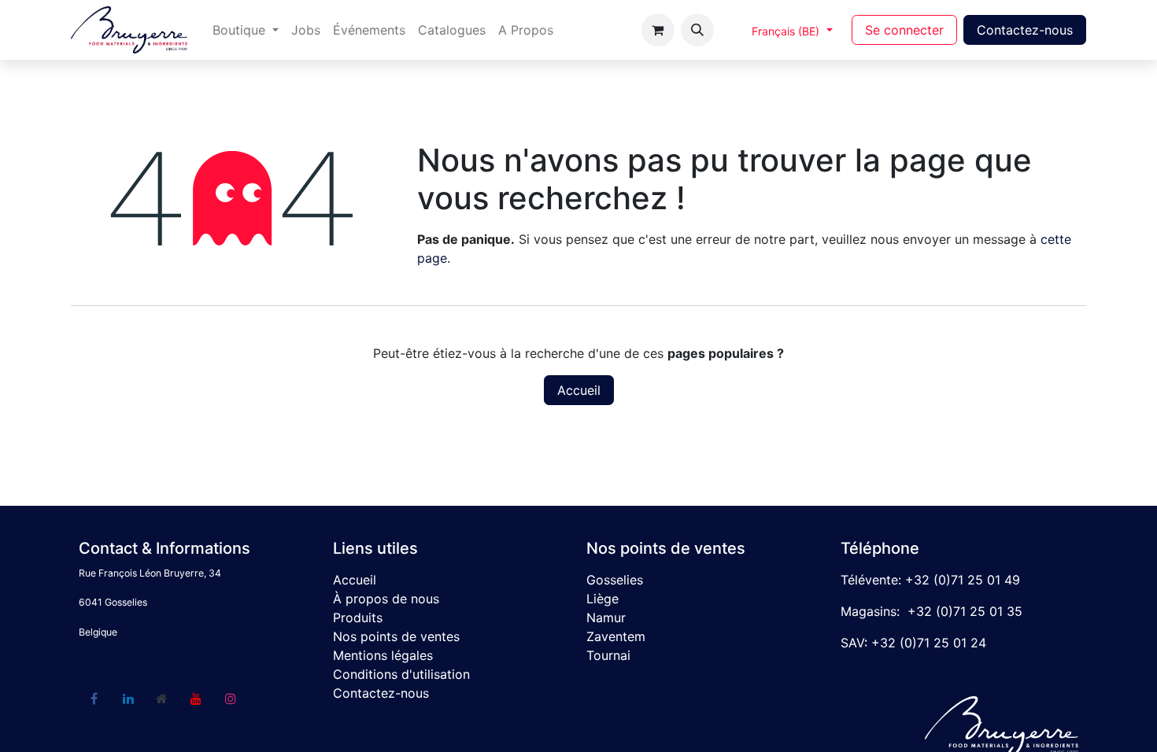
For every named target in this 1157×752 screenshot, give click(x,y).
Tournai (608, 655)
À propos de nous (386, 598)
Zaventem (615, 636)
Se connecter (904, 30)
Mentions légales (383, 655)
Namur (606, 617)
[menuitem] (245, 30)
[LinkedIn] (128, 698)
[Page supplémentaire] (162, 698)
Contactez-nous (1025, 30)
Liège (602, 598)
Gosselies (614, 580)
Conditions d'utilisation (401, 674)
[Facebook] (93, 698)
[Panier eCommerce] (658, 29)
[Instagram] (230, 698)
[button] (697, 29)
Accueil (579, 390)
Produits (358, 617)
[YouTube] (196, 698)
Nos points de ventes (396, 636)
